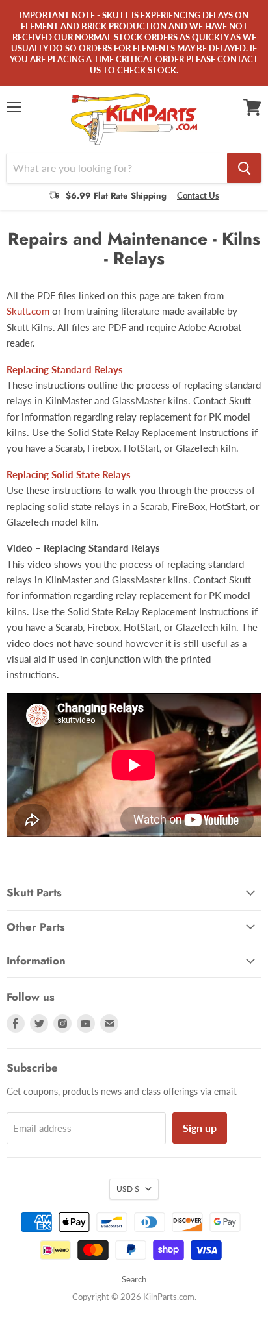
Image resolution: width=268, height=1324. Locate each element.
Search (134, 1279)
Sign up (200, 1128)
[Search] (244, 168)
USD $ (127, 1189)
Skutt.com (28, 311)
